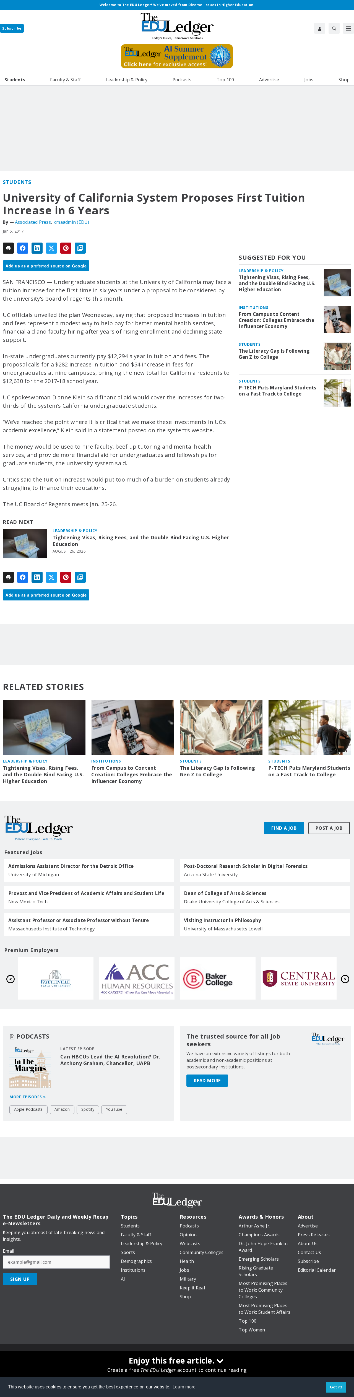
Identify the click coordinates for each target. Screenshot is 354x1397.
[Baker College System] (55, 978)
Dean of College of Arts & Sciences (225, 893)
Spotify (87, 1109)
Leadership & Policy (75, 530)
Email (8, 1251)
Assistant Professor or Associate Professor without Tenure (78, 920)
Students (17, 182)
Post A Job (329, 828)
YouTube (114, 1109)
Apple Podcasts (28, 1109)
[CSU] (299, 978)
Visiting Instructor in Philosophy (222, 920)
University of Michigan (33, 874)
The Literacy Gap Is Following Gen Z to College (274, 354)
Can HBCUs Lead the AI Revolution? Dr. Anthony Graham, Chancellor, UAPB (110, 1059)
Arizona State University (211, 874)
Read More (207, 1081)
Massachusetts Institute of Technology (51, 928)
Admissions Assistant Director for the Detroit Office (71, 866)
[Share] (22, 248)
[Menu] (348, 28)
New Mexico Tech (28, 901)
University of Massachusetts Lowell (223, 928)
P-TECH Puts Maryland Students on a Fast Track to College (277, 391)
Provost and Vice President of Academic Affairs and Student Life (86, 893)
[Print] (8, 248)
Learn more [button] (184, 1387)
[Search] (334, 28)
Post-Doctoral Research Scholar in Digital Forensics (246, 866)
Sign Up (20, 1279)
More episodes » (27, 1096)
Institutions (253, 307)
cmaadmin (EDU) (71, 222)
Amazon (62, 1109)
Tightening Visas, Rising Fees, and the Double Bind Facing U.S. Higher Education (141, 540)
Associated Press (33, 222)
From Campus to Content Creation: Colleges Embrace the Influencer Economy (276, 320)
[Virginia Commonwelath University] (218, 978)
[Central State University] (137, 978)
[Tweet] (51, 248)
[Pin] (65, 248)
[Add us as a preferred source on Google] (80, 248)
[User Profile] (319, 28)
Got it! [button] (336, 1387)
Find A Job (284, 828)
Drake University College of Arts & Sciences (232, 901)
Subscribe (12, 28)
